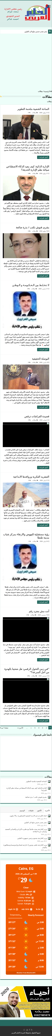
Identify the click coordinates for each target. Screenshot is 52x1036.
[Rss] (32, 1029)
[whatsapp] (24, 1029)
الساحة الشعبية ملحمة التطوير (33, 108)
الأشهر (39, 811)
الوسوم (22, 811)
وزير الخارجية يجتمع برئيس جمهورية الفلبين (32, 838)
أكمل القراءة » (43, 157)
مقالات (34, 113)
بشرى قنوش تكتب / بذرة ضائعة (32, 227)
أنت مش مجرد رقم (39, 611)
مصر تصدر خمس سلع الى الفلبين (35, 32)
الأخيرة (47, 811)
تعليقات (31, 811)
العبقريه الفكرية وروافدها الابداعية (31, 476)
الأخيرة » (20, 728)
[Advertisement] (26, 62)
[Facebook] (29, 1029)
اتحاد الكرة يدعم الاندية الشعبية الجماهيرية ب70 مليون (28, 816)
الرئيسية (47, 91)
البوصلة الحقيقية (40, 358)
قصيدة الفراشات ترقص (36, 416)
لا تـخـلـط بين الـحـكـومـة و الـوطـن (30, 285)
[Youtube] (27, 1029)
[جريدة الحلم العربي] (26, 12)
